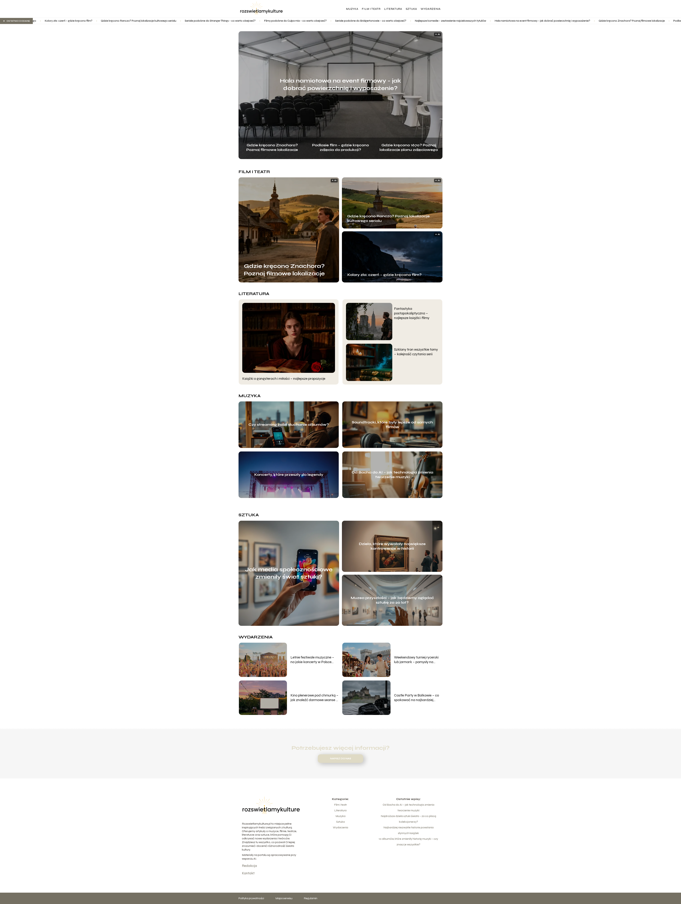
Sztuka (411, 8)
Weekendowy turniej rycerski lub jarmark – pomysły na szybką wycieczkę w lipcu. (416, 659)
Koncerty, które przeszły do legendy (288, 474)
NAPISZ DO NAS (340, 758)
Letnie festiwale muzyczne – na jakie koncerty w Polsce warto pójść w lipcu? (312, 659)
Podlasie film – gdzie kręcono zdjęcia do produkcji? (611, 20)
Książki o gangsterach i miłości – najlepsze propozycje (283, 378)
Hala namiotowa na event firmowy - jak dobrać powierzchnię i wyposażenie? (340, 84)
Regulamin (310, 898)
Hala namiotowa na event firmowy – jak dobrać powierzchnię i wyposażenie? (449, 20)
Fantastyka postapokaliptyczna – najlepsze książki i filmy (411, 313)
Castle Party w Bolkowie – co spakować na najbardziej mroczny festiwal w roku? (416, 697)
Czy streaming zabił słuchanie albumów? (288, 424)
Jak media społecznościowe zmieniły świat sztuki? (289, 573)
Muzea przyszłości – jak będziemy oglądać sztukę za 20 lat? (392, 600)
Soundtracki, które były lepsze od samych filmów (392, 424)
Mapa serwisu (283, 898)
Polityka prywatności (251, 898)
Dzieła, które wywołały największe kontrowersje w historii (392, 546)
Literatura (393, 8)
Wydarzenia (431, 8)
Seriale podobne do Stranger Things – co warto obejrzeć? (127, 20)
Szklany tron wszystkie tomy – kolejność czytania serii (416, 351)
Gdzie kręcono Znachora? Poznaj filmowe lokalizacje (539, 20)
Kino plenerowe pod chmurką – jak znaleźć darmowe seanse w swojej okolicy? (314, 697)
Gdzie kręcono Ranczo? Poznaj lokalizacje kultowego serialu (45, 20)
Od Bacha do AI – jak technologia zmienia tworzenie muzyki (392, 474)
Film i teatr (371, 8)
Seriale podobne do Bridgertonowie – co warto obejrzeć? (277, 20)
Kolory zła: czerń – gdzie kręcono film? (384, 275)
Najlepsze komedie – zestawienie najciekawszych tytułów (357, 20)
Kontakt (248, 873)
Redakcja (249, 866)
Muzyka (352, 8)
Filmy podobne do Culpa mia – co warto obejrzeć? (202, 20)
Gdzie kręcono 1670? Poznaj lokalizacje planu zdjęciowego (409, 147)
